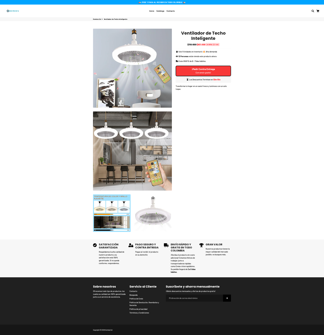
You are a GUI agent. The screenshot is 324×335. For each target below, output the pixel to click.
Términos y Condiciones (139, 313)
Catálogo (160, 11)
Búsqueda (133, 295)
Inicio (151, 11)
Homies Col (97, 19)
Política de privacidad (138, 309)
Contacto (171, 11)
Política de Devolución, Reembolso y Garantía (144, 303)
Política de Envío (136, 298)
